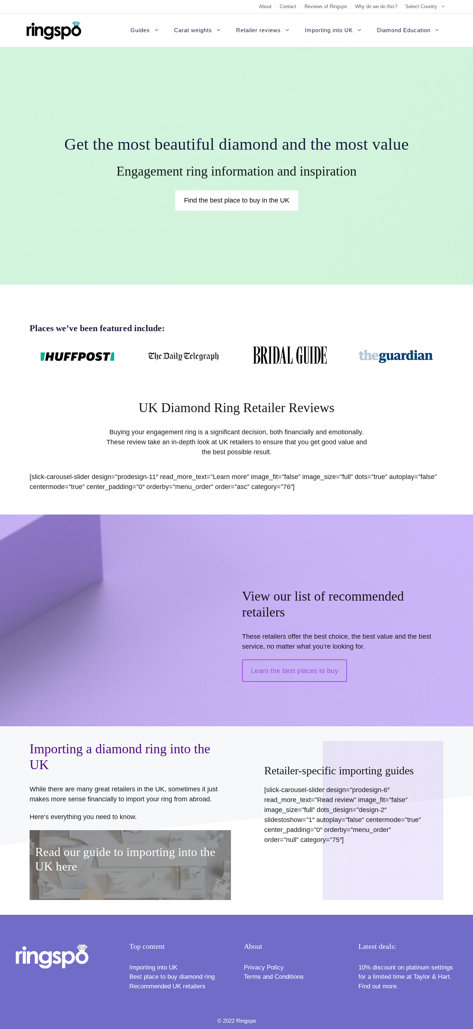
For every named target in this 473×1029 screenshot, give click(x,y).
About (265, 6)
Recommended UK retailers (167, 986)
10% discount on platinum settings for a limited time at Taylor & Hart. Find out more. (405, 977)
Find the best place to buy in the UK (236, 200)
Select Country (421, 6)
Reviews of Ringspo (325, 6)
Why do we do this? (376, 6)
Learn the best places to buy (294, 671)
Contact (288, 6)
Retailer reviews (258, 30)
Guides (140, 30)
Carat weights (193, 30)
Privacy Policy (264, 967)
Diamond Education (404, 30)
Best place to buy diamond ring (172, 976)
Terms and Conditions (274, 976)
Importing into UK (329, 30)
